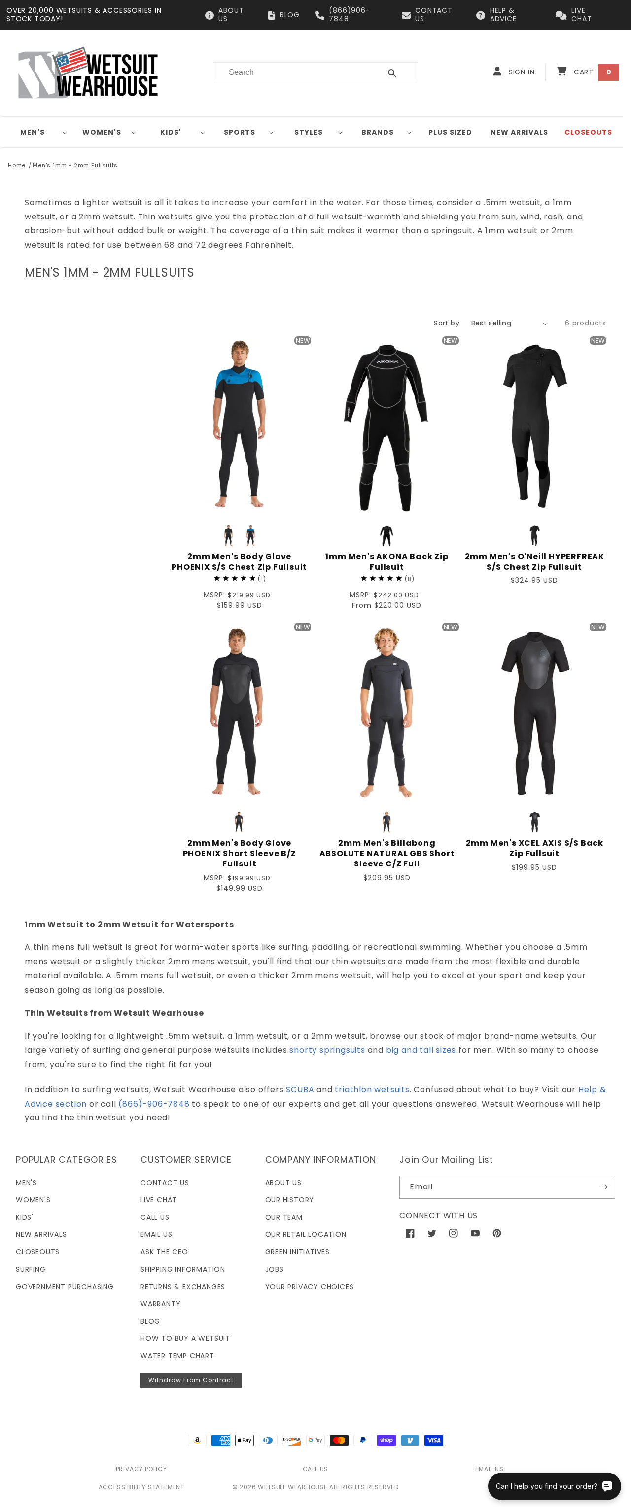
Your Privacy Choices (309, 1287)
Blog (150, 1321)
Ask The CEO (164, 1252)
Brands (377, 132)
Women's (101, 132)
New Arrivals (41, 1234)
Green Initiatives (297, 1252)
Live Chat (158, 1200)
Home (17, 165)
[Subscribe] (604, 1187)
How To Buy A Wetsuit (185, 1338)
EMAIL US (489, 1469)
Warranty (160, 1304)
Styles (308, 132)
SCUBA (300, 1089)
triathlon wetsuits (372, 1089)
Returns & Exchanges (182, 1287)
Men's (32, 132)
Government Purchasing (65, 1287)
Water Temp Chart (177, 1356)
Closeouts (38, 1252)
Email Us (156, 1234)
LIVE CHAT (581, 14)
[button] (36, 132)
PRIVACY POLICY (141, 1469)
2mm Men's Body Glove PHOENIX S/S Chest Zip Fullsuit (239, 562)
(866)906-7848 (349, 14)
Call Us (155, 1217)
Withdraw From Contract (191, 1380)
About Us (283, 1182)
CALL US (316, 1469)
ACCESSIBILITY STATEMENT (141, 1487)
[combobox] (291, 72)
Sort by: (447, 323)
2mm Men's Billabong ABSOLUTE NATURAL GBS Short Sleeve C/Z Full (387, 853)
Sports (239, 132)
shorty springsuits (327, 1050)
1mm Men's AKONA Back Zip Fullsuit (386, 562)
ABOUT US (231, 14)
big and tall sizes (421, 1050)
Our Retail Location (306, 1234)
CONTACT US (434, 14)
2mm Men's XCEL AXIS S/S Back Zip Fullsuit (534, 848)
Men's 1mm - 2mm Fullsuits (75, 165)
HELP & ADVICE (503, 14)
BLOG (290, 15)
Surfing (31, 1269)
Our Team (284, 1217)
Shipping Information (182, 1269)
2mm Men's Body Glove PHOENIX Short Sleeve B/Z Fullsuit (239, 853)
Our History (290, 1200)
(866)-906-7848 (153, 1104)
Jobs (274, 1269)
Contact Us (164, 1182)
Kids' (170, 132)
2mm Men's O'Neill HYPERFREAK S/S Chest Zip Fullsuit (534, 562)
